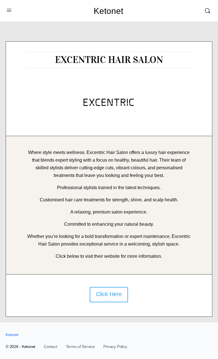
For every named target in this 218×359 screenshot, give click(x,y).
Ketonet (108, 11)
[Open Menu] (9, 10)
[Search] (207, 11)
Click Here (109, 294)
